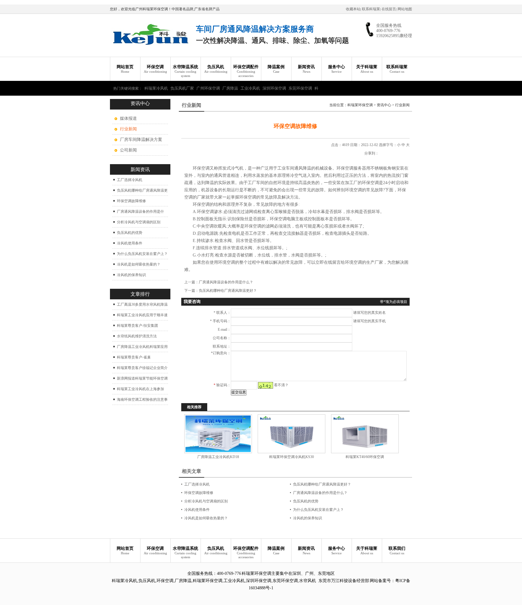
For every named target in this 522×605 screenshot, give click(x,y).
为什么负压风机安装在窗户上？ (142, 254)
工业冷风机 (250, 88)
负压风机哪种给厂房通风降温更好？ (228, 290)
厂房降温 (230, 88)
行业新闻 (402, 105)
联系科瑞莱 (371, 9)
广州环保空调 (208, 88)
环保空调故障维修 (131, 201)
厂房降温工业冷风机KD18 (218, 457)
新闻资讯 (306, 69)
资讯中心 (384, 105)
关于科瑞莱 (366, 69)
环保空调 (155, 69)
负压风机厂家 (182, 88)
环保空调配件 (246, 71)
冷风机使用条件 (129, 243)
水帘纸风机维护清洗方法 (137, 336)
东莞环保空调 (300, 88)
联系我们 (396, 550)
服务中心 (336, 69)
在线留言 (389, 9)
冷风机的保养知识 (131, 275)
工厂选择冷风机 (129, 180)
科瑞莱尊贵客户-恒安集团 (137, 325)
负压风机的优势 (129, 233)
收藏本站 (353, 9)
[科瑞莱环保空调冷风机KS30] (291, 433)
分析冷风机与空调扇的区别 (138, 222)
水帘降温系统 (185, 71)
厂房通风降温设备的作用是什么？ (226, 282)
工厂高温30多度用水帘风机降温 (142, 304)
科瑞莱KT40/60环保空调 (365, 457)
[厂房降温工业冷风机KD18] (218, 433)
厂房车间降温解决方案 (141, 139)
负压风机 (215, 69)
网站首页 (125, 69)
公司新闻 (128, 150)
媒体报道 (128, 118)
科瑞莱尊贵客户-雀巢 (134, 357)
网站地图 (405, 9)
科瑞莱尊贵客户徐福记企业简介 (142, 368)
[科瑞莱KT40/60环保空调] (364, 433)
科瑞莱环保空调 (360, 105)
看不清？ (281, 385)
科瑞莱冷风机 (156, 88)
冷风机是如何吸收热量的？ (138, 264)
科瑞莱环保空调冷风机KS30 (291, 457)
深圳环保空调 (274, 88)
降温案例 (276, 69)
